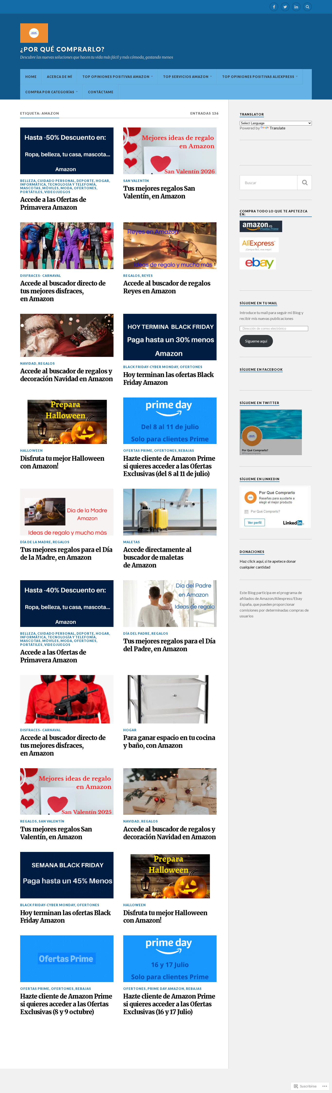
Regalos (131, 276)
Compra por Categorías (49, 92)
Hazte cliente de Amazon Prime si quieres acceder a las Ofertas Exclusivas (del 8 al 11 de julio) (169, 466)
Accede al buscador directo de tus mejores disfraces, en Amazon (62, 291)
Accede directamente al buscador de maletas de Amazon (157, 557)
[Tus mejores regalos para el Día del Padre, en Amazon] (170, 603)
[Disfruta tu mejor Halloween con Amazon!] (67, 420)
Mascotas (30, 188)
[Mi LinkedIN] (296, 6)
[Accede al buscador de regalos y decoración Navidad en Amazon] (67, 335)
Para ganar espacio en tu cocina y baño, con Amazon (169, 742)
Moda (66, 188)
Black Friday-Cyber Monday (150, 367)
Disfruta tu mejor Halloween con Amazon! (62, 462)
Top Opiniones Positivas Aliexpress (258, 77)
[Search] (307, 6)
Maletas (131, 542)
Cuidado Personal (56, 181)
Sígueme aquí (256, 341)
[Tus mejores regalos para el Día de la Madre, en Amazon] (67, 512)
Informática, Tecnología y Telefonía (58, 184)
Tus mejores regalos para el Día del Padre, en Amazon (169, 645)
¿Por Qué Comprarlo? (62, 49)
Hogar (102, 181)
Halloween (31, 450)
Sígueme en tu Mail (258, 303)
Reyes (147, 276)
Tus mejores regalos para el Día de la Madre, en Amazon (66, 553)
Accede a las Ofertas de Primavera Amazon (53, 203)
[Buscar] (304, 182)
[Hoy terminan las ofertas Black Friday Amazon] (170, 337)
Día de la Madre (35, 542)
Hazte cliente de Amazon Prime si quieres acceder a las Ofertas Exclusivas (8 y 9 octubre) (66, 1004)
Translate (277, 128)
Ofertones (85, 188)
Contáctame (101, 92)
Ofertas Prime (137, 450)
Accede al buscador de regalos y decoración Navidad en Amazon (66, 375)
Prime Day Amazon (166, 989)
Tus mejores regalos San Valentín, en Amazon (159, 192)
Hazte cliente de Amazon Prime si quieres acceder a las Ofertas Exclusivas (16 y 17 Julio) (169, 1004)
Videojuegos (57, 192)
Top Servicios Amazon (186, 77)
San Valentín (136, 181)
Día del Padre (136, 633)
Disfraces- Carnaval (40, 276)
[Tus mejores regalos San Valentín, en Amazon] (170, 150)
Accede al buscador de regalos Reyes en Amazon (166, 287)
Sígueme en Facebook (261, 369)
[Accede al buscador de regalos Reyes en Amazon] (170, 245)
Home (31, 77)
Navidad (28, 363)
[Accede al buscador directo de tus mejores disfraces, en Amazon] (67, 245)
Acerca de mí (59, 77)
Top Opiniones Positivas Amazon (115, 77)
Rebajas (186, 450)
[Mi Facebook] (274, 6)
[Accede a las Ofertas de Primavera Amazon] (67, 150)
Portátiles (31, 192)
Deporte (85, 181)
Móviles (50, 188)
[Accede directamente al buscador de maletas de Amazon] (170, 512)
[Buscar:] (276, 182)
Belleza (28, 181)
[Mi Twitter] (285, 6)
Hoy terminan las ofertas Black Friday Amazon (168, 379)
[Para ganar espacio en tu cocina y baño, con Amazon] (170, 699)
